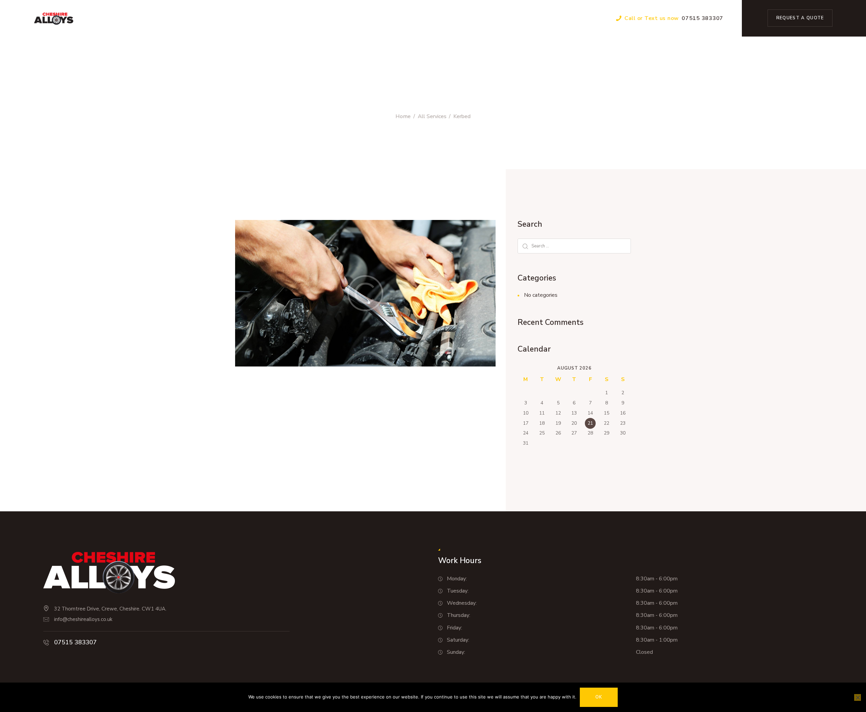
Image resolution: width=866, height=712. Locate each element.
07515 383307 (75, 642)
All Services (432, 116)
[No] (857, 697)
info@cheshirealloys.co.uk (83, 619)
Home (403, 116)
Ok (598, 697)
